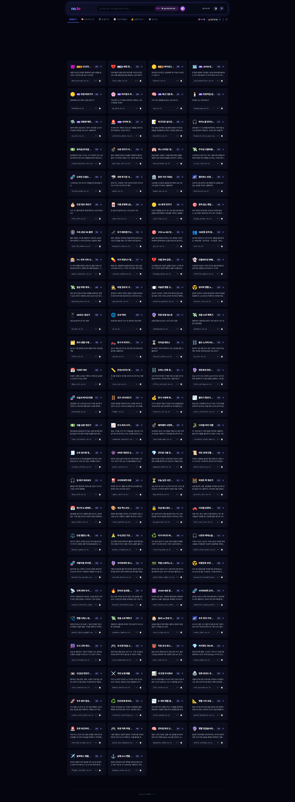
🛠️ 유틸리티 (104, 19)
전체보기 (73, 19)
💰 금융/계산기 (138, 19)
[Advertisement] (147, 42)
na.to (75, 8)
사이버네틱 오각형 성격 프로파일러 (169, 8)
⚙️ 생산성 (153, 19)
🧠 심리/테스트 (87, 19)
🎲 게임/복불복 (120, 19)
